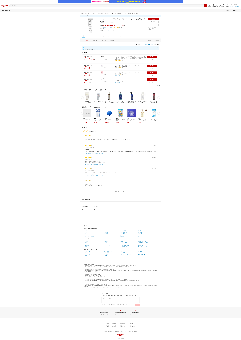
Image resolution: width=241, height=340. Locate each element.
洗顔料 (102, 13)
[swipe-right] (159, 98)
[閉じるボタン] (159, 16)
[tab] (86, 40)
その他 (105, 13)
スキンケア (98, 13)
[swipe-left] (82, 98)
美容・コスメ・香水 (91, 13)
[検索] (205, 5)
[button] (213, 5)
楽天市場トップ (84, 13)
